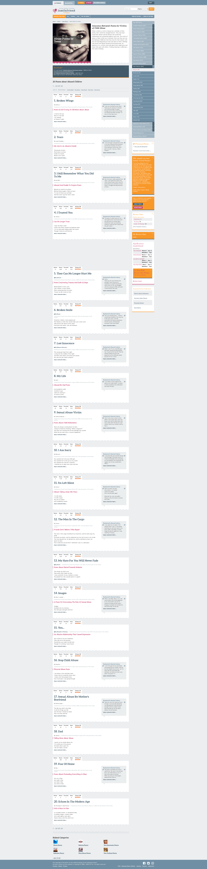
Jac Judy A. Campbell (138, 258)
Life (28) (135, 110)
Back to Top (57, 858)
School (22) (136, 120)
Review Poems (138, 207)
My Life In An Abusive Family (65, 146)
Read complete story (109, 116)
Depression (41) (137, 82)
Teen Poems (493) (138, 66)
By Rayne (57, 314)
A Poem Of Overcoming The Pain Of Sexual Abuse (72, 602)
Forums (144, 866)
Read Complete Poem (60, 121)
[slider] (78, 96)
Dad (60, 731)
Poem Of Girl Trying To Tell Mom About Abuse (71, 110)
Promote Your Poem (59, 16)
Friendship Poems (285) (140, 38)
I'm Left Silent (66, 482)
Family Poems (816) (139, 32)
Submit (82, 2)
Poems (58, 3)
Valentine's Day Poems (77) (141, 123)
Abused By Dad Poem (62, 385)
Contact (55, 866)
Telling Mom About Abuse (63, 738)
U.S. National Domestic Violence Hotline (64, 73)
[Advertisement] (91, 253)
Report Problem (138, 281)
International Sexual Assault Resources (64, 71)
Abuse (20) (136, 69)
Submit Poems (138, 204)
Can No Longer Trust (62, 221)
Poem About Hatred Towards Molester (68, 567)
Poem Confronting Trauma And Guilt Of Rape (71, 282)
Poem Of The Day (136, 16)
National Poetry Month (140, 136)
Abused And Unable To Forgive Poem (67, 185)
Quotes (69, 3)
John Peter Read (137, 264)
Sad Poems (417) (138, 60)
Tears (60, 137)
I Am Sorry (64, 450)
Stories (73, 16)
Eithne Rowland (137, 254)
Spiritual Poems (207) (139, 63)
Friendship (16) (137, 95)
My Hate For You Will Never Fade (78, 560)
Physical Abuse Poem (62, 669)
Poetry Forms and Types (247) (142, 130)
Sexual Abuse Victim (69, 412)
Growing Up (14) (138, 98)
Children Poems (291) (139, 25)
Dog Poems (137, 307)
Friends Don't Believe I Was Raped (66, 530)
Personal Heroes (139, 303)
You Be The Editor (139, 275)
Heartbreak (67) (137, 101)
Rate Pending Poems (139, 226)
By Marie (57, 564)
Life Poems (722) (138, 47)
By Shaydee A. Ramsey (61, 631)
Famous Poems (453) (139, 35)
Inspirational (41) (138, 107)
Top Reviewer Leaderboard (138, 244)
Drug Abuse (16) (138, 85)
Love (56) (136, 113)
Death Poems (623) (138, 29)
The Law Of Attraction (140, 146)
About (60, 866)
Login (134, 237)
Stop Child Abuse (68, 660)
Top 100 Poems (85, 16)
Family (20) (136, 88)
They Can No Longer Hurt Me (74, 273)
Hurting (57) (136, 104)
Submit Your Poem (138, 187)
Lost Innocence (65, 343)
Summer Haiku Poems (140, 298)
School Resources (138, 133)
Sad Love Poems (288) (139, 57)
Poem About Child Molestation (65, 423)
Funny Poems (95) (138, 41)
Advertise (151, 866)
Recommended (61, 89)
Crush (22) (136, 76)
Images (62, 593)
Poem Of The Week (148, 16)
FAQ (68, 16)
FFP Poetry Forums (99, 2)
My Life (61, 376)
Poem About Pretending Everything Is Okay (70, 774)
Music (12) (136, 117)
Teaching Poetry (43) (139, 126)
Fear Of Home (66, 763)
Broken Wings (65, 100)
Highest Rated (70, 89)
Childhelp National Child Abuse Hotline (72, 70)
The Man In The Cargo (71, 519)
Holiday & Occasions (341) (141, 44)
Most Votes (90, 89)
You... (61, 627)
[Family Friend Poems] (64, 11)
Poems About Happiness (141, 293)
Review (89, 2)
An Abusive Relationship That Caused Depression (72, 634)
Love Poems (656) (138, 51)
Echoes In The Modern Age (74, 801)
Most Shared (84, 89)
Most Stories (97, 89)
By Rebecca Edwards (61, 347)
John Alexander (137, 250)
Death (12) (136, 79)
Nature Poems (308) (139, 54)
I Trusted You (65, 212)
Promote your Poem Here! (141, 150)
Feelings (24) (137, 91)
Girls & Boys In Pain (61, 808)
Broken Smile (64, 309)
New (78, 16)
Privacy (65, 866)
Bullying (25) (136, 73)
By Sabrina (58, 277)
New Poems (77, 89)
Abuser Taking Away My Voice (65, 492)
